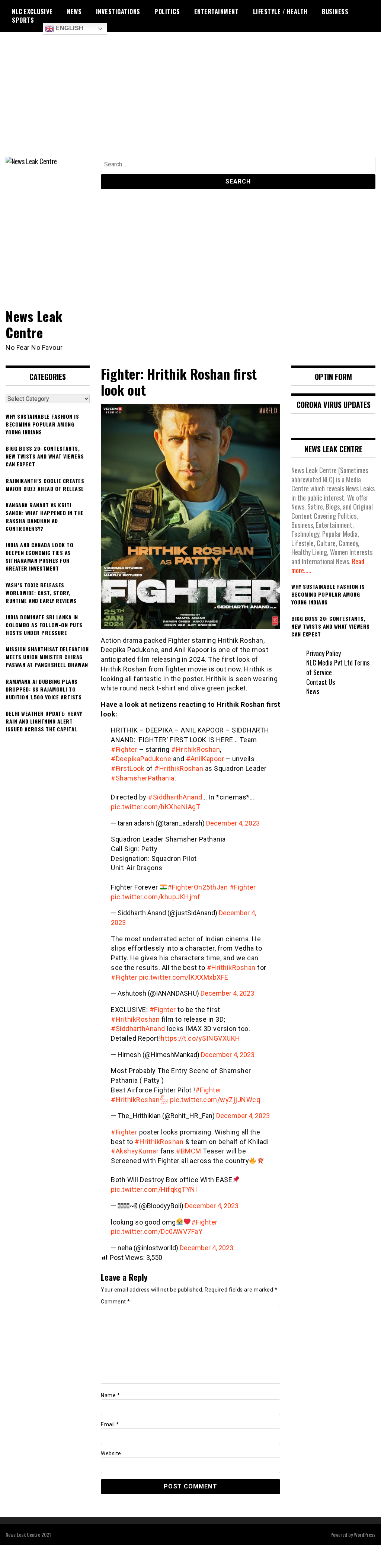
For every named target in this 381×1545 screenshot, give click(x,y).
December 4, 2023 (233, 823)
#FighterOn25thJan (197, 887)
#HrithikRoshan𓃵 (140, 1100)
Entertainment (216, 11)
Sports (23, 20)
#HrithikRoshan (195, 749)
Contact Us (320, 682)
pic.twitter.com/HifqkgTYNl (154, 1189)
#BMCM (188, 1151)
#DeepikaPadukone (141, 759)
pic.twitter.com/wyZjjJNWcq (215, 1100)
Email (110, 1424)
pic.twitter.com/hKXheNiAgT (155, 807)
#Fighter (124, 749)
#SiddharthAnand (175, 797)
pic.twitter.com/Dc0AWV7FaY (156, 1231)
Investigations (118, 11)
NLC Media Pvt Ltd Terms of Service (337, 667)
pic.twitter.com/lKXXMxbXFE (183, 977)
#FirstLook (127, 768)
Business (335, 11)
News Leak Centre (34, 324)
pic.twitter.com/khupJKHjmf (155, 897)
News (74, 11)
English (69, 28)
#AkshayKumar (135, 1151)
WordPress (364, 1534)
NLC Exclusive (32, 11)
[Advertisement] (190, 101)
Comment (115, 1302)
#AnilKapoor (205, 759)
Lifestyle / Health (280, 11)
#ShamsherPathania (143, 778)
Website (111, 1453)
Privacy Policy (323, 653)
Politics (167, 11)
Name (110, 1395)
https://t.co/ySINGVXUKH (200, 1038)
